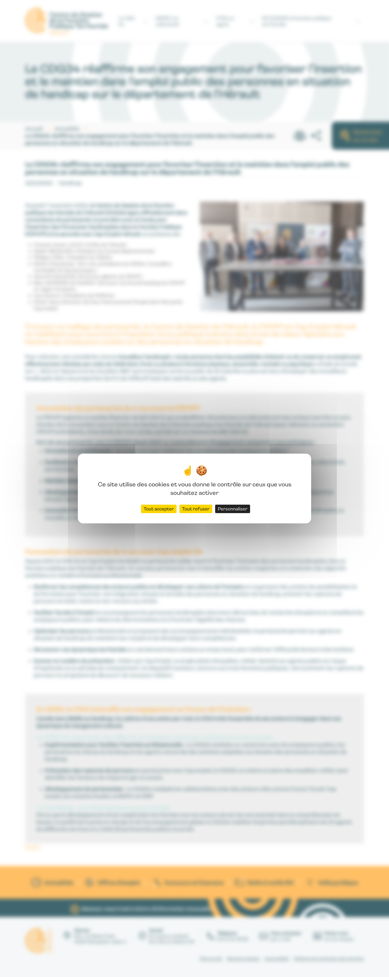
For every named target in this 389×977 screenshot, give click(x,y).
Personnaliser (232, 509)
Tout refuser (196, 509)
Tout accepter (159, 509)
